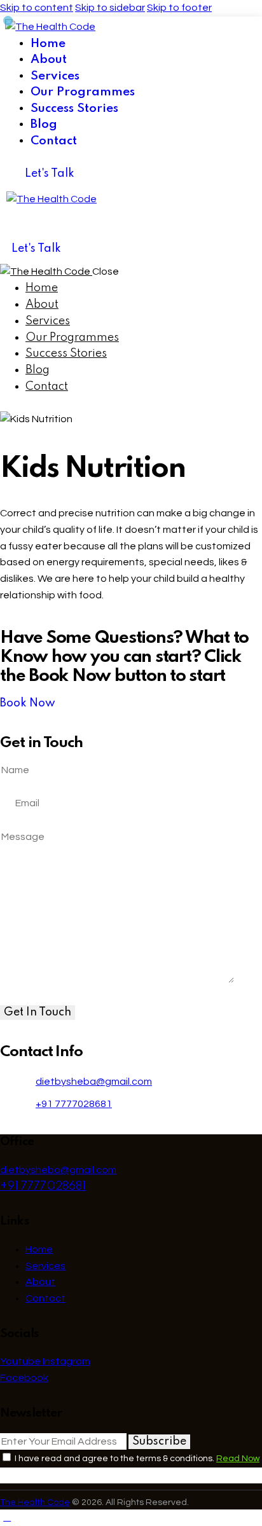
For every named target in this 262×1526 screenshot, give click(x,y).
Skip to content (36, 8)
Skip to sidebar (110, 8)
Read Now (237, 1458)
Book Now (27, 703)
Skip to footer (179, 8)
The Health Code (35, 1502)
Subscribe (159, 1441)
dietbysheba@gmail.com (94, 1081)
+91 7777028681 (74, 1104)
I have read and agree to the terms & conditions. (136, 1458)
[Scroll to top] (7, 1517)
